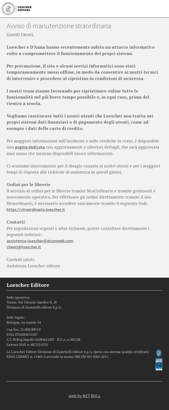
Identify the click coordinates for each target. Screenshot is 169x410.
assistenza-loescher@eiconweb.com (40, 240)
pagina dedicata (30, 147)
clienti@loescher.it (24, 247)
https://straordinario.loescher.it (36, 209)
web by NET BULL (85, 395)
